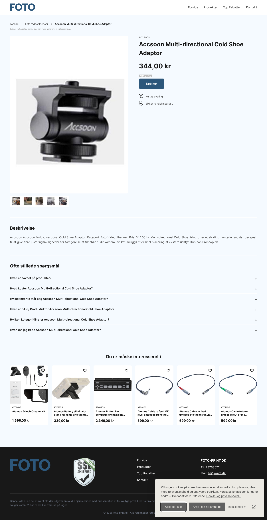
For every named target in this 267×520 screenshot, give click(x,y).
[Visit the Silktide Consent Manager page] (254, 507)
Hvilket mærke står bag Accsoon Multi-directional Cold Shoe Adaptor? (59, 299)
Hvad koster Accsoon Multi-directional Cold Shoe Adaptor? (51, 288)
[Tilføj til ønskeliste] (43, 370)
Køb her (151, 83)
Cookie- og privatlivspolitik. (223, 496)
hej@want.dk (217, 473)
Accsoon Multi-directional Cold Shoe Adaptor (83, 23)
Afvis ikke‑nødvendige (207, 506)
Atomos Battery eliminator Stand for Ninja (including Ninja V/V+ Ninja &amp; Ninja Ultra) (70, 416)
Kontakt (251, 7)
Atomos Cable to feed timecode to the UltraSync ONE (195, 414)
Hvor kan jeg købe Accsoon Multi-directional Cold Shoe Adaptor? (55, 330)
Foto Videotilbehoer (36, 23)
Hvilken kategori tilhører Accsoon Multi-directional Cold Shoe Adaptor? (59, 319)
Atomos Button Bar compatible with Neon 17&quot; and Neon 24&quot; (109, 416)
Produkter (210, 7)
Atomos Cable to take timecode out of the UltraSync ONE (234, 414)
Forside (193, 7)
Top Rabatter (232, 7)
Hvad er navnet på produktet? (30, 278)
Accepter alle (173, 506)
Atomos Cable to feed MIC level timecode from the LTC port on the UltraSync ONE (153, 416)
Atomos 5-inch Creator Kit (28, 411)
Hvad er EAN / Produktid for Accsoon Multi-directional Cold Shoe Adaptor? (62, 309)
